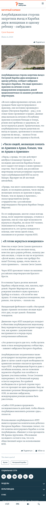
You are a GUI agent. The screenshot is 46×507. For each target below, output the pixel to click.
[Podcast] (31, 476)
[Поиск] (38, 504)
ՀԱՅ (7, 504)
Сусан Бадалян (7, 32)
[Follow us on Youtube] (14, 476)
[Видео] (28, 504)
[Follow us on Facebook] (3, 476)
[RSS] (25, 476)
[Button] (39, 42)
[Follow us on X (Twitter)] (9, 476)
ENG (17, 504)
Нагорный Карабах (10, 10)
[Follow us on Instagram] (20, 476)
